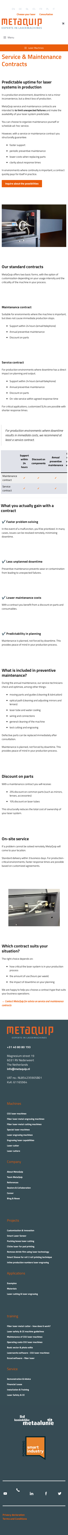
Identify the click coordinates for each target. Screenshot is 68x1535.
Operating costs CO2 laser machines (24, 1342)
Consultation (46, 14)
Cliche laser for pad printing (20, 1246)
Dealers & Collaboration (19, 1187)
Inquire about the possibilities (22, 184)
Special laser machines (18, 1129)
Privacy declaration (14, 1515)
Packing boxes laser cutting (20, 1241)
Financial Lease (14, 1384)
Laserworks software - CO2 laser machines (28, 1352)
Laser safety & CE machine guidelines (25, 1331)
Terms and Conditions (15, 1519)
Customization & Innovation (20, 1230)
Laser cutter (13, 1145)
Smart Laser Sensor (16, 1235)
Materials (12, 1288)
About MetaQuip (15, 1171)
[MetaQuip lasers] (22, 24)
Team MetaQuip (14, 1177)
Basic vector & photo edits (20, 1347)
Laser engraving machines (20, 1135)
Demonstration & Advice (19, 1379)
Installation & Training (18, 1389)
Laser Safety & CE (16, 1395)
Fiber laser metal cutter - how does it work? (29, 1326)
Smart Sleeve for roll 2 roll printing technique (29, 1257)
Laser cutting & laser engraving (22, 1294)
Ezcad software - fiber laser (21, 1358)
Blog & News (13, 1198)
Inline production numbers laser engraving (28, 1262)
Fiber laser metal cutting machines (24, 1124)
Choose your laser (26, 14)
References (12, 1182)
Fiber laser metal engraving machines (25, 1119)
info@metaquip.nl (18, 1069)
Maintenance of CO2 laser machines (24, 1336)
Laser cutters (13, 1151)
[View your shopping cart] (63, 24)
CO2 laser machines (16, 1113)
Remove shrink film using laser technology (28, 1251)
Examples (12, 1283)
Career (10, 1193)
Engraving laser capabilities (20, 1140)
